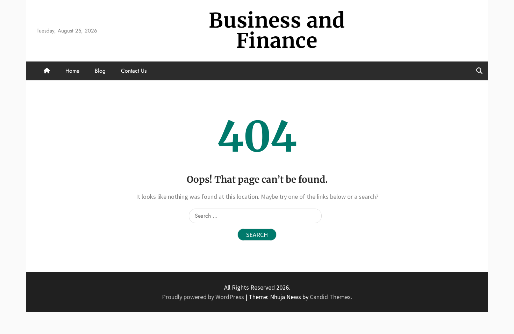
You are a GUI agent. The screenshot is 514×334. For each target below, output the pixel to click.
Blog (100, 71)
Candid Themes (330, 297)
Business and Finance (277, 30)
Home (72, 71)
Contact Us (134, 71)
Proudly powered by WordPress (203, 297)
